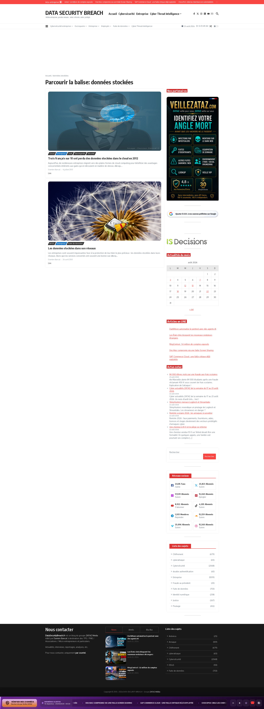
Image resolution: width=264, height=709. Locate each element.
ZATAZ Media (92, 635)
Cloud (52, 153)
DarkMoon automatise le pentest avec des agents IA (192, 329)
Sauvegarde (80, 153)
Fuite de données (120, 26)
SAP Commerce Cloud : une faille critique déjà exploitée (123, 703)
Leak (70, 153)
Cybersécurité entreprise (60, 26)
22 (207, 291)
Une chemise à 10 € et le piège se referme (188, 427)
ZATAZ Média (155, 692)
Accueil (113, 13)
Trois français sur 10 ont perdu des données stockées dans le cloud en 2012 (93, 158)
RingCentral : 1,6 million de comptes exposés (189, 344)
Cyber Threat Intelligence (164, 13)
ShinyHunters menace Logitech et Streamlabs (189, 402)
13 (192, 285)
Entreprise (142, 13)
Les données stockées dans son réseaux (72, 248)
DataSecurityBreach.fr (55, 635)
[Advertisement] (132, 54)
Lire (49, 173)
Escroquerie (80, 26)
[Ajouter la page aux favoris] (246, 703)
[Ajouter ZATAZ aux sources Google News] (259, 703)
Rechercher (174, 452)
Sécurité (91, 153)
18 (178, 291)
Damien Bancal (60, 638)
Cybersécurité (127, 13)
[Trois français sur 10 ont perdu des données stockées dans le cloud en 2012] (104, 121)
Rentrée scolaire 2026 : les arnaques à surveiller (190, 413)
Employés (105, 26)
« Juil (191, 309)
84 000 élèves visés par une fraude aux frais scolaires (193, 374)
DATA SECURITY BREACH (74, 12)
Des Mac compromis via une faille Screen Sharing (191, 350)
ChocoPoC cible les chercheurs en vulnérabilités (182, 703)
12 (185, 285)
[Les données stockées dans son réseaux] (104, 211)
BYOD (52, 243)
